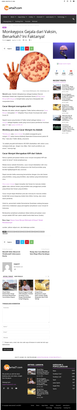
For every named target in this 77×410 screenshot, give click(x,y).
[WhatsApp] (32, 49)
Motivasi (34, 21)
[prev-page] (46, 276)
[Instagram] (67, 1)
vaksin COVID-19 (16, 125)
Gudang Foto (19, 21)
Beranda (4, 25)
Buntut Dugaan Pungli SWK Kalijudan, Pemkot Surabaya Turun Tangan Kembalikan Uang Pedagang (26, 295)
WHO (38, 96)
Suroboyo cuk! (57, 377)
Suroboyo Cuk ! (57, 374)
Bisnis (12, 17)
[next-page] (48, 276)
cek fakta (19, 231)
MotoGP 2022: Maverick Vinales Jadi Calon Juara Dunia (11, 254)
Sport (54, 380)
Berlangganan (71, 71)
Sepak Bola (56, 386)
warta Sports (50, 17)
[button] (73, 19)
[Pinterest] (27, 49)
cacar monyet (18, 134)
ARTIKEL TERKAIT (8, 276)
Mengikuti (64, 70)
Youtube (27, 21)
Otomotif (39, 17)
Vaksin (5, 233)
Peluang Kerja (7, 21)
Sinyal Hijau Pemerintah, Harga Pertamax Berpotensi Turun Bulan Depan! (9, 294)
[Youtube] (73, 1)
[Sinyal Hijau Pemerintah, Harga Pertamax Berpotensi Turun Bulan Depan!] (9, 285)
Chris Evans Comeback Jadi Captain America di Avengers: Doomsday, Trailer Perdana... (68, 128)
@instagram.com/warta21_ (49, 357)
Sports (55, 389)
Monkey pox (7, 134)
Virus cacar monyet (8, 184)
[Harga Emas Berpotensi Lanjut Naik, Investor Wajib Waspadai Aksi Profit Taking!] (42, 285)
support (9, 40)
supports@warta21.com (9, 384)
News (9, 25)
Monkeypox (11, 99)
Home (5, 17)
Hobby (31, 17)
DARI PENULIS (18, 276)
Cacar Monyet (11, 231)
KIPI (16, 113)
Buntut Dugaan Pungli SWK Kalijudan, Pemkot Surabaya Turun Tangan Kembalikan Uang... (68, 97)
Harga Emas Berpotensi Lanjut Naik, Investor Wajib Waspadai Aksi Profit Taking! (41, 295)
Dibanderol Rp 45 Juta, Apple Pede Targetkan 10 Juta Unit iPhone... (67, 118)
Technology (61, 17)
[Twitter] (70, 1)
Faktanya (25, 231)
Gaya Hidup (21, 17)
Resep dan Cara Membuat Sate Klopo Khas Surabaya (39, 253)
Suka (56, 70)
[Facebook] (64, 1)
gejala (31, 231)
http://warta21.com (18, 266)
